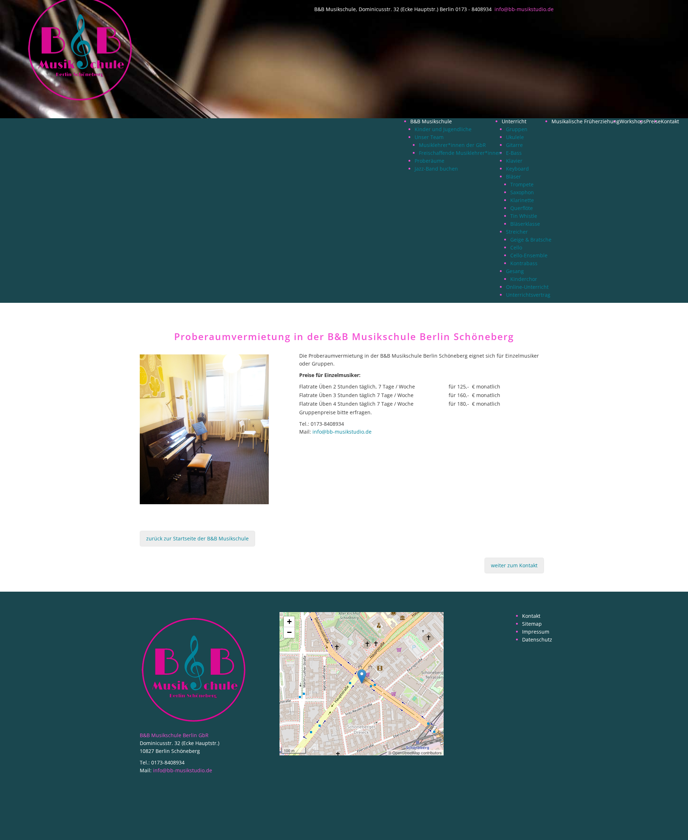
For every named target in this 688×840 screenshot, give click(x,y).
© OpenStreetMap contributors (415, 752)
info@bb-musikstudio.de (342, 431)
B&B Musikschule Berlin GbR (174, 735)
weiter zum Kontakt (514, 565)
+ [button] (289, 621)
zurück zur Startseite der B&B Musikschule (197, 538)
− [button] (289, 632)
